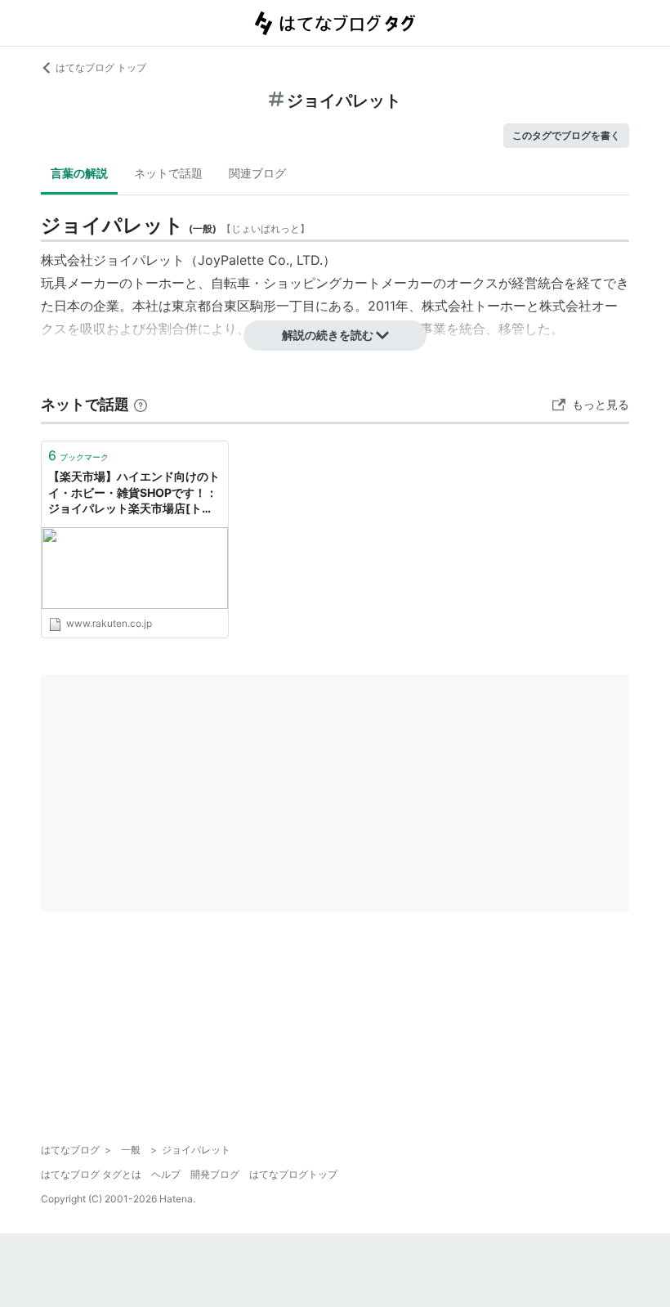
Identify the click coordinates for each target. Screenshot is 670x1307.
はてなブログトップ (293, 1174)
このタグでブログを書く (566, 135)
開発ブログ (214, 1174)
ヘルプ (166, 1174)
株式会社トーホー (474, 306)
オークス (472, 283)
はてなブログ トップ (101, 67)
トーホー (158, 283)
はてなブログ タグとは (91, 1174)
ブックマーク (78, 455)
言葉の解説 (79, 173)
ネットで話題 (168, 173)
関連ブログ (257, 173)
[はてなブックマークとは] (140, 404)
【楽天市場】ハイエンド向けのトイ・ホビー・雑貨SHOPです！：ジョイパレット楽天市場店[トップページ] (134, 493)
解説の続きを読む (327, 335)
